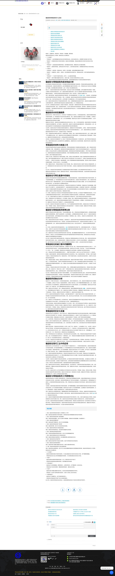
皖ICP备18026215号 (66, 568)
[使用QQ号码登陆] (92, 522)
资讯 (27, 13)
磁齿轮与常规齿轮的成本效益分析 (58, 31)
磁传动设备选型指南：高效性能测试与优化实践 (32, 115)
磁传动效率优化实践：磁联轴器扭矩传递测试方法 (32, 106)
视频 (55, 566)
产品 (21, 19)
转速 (64, 20)
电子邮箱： (53, 527)
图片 (52, 566)
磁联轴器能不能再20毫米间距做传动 (57, 502)
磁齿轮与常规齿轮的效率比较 (57, 39)
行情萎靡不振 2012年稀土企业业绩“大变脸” (82, 511)
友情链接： (24, 574)
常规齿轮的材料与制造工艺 (56, 35)
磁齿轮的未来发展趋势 (55, 33)
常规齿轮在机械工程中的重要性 (57, 41)
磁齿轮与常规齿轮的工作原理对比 (58, 49)
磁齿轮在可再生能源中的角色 (57, 37)
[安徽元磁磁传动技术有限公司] (21, 0)
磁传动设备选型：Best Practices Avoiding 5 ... (31, 98)
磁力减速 (23, 27)
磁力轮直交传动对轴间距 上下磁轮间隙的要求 (59, 500)
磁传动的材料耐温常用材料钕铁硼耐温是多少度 (83, 515)
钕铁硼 (66, 20)
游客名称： (53, 524)
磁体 (62, 20)
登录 (81, 0)
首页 (24, 13)
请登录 (50, 521)
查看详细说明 (30, 34)
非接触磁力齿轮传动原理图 (53, 515)
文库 (57, 566)
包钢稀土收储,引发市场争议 (79, 513)
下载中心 (61, 566)
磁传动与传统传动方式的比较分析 (55, 509)
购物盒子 (94, 545)
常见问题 (52, 51)
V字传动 (22, 61)
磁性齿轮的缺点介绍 (52, 513)
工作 (21, 43)
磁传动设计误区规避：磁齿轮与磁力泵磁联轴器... (32, 90)
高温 (69, 20)
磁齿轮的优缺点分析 (55, 43)
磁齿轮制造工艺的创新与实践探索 (80, 509)
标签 (16, 574)
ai (49, 27)
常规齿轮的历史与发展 (55, 45)
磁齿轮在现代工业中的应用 (56, 47)
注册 (86, 0)
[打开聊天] (111, 572)
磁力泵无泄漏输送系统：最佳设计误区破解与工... (32, 82)
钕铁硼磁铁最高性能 (52, 511)
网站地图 (19, 574)
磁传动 (27, 574)
